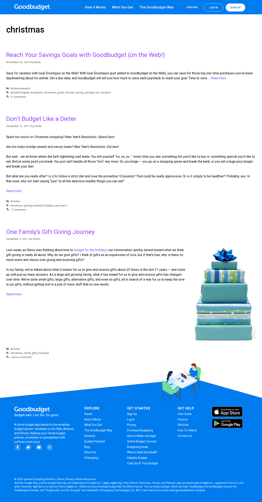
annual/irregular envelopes (26, 92)
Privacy (70, 479)
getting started (33, 205)
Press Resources (86, 479)
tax (97, 92)
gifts (35, 353)
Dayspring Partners (44, 479)
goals (60, 92)
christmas (50, 92)
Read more (218, 78)
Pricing (192, 7)
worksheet (32, 437)
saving (80, 92)
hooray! (69, 92)
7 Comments (18, 209)
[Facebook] (17, 447)
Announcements (20, 88)
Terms (60, 479)
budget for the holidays (90, 250)
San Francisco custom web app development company (174, 490)
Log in (213, 7)
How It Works (95, 7)
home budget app (28, 424)
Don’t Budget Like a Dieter (41, 118)
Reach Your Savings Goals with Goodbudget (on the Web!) (85, 54)
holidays (48, 205)
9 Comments (18, 96)
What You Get (122, 7)
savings (89, 92)
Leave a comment (21, 357)
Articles (15, 201)
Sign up (235, 7)
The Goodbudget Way (156, 7)
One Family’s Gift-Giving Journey (50, 231)
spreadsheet (51, 437)
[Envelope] (39, 447)
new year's (61, 205)
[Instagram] (49, 447)
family (27, 353)
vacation (106, 92)
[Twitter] (28, 447)
